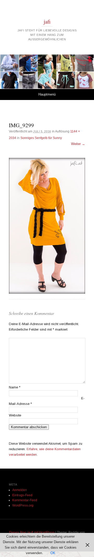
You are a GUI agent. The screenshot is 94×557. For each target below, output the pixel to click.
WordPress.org (22, 505)
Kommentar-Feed (24, 500)
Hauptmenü (47, 94)
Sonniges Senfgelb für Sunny (41, 138)
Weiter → (78, 144)
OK (52, 553)
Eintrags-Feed (22, 495)
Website (15, 415)
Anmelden (19, 490)
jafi (47, 21)
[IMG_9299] (47, 226)
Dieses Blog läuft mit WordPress (32, 532)
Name (14, 387)
